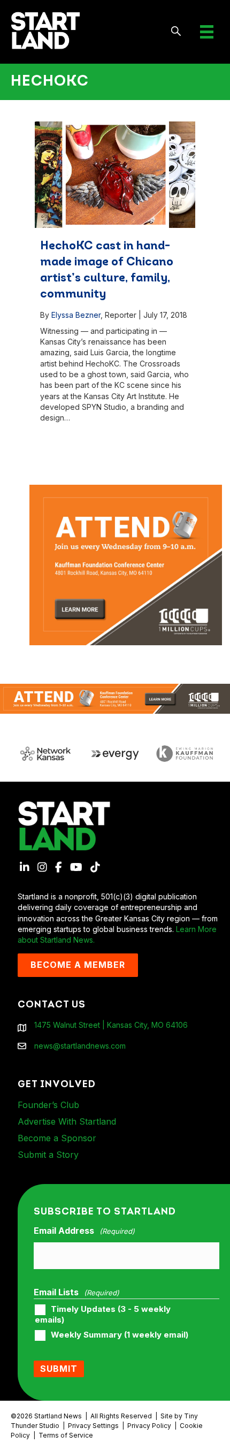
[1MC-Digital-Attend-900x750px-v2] (125, 489)
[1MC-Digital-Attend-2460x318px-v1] (115, 697)
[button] (176, 32)
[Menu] (206, 31)
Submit (59, 1368)
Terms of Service (66, 1435)
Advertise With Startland (67, 1121)
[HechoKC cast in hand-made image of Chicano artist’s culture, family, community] (115, 174)
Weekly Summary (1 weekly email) (119, 1335)
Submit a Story (48, 1154)
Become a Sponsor (57, 1138)
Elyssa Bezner (76, 314)
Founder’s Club (48, 1104)
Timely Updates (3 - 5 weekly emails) (103, 1314)
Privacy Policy (149, 1426)
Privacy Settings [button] (93, 1426)
